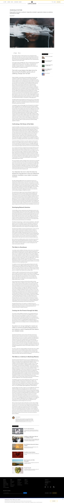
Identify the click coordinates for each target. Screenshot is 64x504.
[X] (54, 487)
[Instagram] (48, 487)
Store (11, 483)
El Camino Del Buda (6, 487)
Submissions (26, 483)
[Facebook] (46, 487)
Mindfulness (5, 482)
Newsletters (12, 482)
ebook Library (12, 481)
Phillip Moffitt (12, 15)
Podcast (4, 486)
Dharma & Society (5, 484)
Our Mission (26, 481)
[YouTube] (51, 487)
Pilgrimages (12, 486)
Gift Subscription (19, 484)
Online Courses (12, 484)
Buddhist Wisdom (5, 483)
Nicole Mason (13, 48)
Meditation (4, 481)
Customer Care (19, 482)
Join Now (18, 481)
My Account (19, 483)
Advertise (26, 482)
